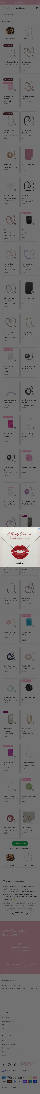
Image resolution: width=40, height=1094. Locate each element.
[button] (20, 547)
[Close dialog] (38, 528)
